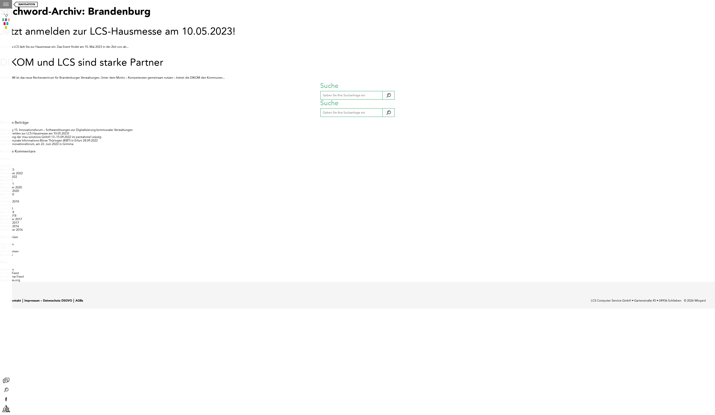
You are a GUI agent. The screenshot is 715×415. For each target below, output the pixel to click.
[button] (388, 95)
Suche (6, 390)
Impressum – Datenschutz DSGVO (48, 300)
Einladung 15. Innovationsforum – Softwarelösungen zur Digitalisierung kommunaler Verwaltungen (66, 130)
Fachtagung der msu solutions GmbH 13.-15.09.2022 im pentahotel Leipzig (50, 137)
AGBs (79, 300)
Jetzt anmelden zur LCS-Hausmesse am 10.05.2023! (117, 31)
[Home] (6, 21)
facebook (6, 399)
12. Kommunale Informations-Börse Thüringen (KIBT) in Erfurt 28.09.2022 (49, 140)
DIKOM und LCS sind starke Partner (81, 62)
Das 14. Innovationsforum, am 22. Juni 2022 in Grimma (36, 144)
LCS (6, 408)
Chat (6, 380)
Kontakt (15, 300)
